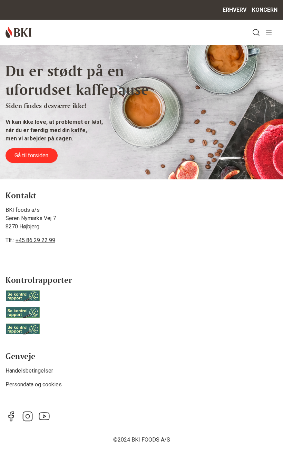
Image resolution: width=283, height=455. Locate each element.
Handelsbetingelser (29, 370)
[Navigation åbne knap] (269, 32)
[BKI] (18, 32)
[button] (256, 32)
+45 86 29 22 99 (35, 240)
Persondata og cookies (34, 384)
